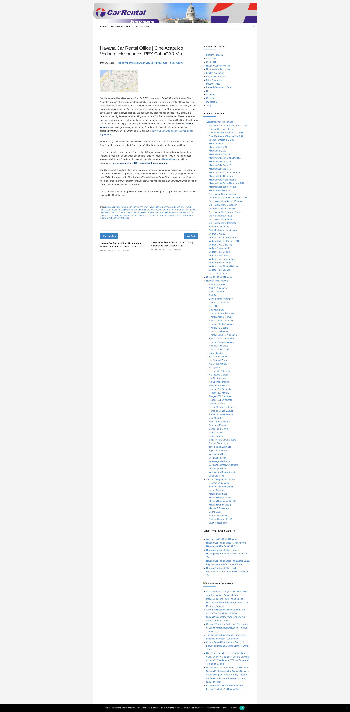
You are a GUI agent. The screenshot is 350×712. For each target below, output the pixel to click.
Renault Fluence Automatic (222, 407)
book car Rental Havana (116, 207)
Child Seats (212, 58)
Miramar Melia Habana (220, 190)
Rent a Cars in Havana (217, 281)
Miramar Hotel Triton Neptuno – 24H (226, 183)
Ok (242, 708)
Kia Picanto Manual (218, 375)
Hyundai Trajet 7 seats (220, 349)
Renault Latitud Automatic (221, 414)
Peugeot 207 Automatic (220, 389)
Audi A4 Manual (216, 292)
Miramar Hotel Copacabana (222, 180)
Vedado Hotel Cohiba (219, 252)
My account (211, 102)
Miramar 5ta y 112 (217, 151)
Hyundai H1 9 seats (218, 328)
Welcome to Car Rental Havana (221, 539)
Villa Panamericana (218, 273)
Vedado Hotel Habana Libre (222, 259)
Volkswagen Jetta (217, 458)
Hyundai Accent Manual (220, 317)
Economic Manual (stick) (221, 487)
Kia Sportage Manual (219, 382)
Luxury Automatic (217, 490)
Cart (208, 91)
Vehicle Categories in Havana (220, 479)
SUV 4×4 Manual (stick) (220, 519)
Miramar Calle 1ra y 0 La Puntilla (225, 158)
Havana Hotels (120, 26)
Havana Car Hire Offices (218, 66)
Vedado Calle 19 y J (218, 234)
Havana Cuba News (222, 583)
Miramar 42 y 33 (216, 143)
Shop (208, 105)
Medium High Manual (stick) (222, 501)
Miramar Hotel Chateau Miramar (224, 172)
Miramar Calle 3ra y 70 (220, 169)
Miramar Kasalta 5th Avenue (222, 187)
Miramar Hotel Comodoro (221, 176)
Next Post (190, 236)
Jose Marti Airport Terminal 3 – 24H (226, 136)
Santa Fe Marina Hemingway (223, 230)
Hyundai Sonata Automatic (222, 342)
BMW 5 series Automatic (221, 299)
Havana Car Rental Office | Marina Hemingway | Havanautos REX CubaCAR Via (226, 553)
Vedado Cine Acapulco (156, 63)
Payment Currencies (216, 76)
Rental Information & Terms (219, 87)
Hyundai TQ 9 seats (218, 346)
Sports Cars (214, 512)
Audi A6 (213, 295)
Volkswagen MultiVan (219, 461)
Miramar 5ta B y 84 (218, 147)
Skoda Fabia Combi (218, 429)
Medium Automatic (218, 494)
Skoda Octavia (216, 432)
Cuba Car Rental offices (159, 212)
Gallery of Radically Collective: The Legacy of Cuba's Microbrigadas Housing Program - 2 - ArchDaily (227, 628)
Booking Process (214, 55)
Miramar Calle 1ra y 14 (220, 162)
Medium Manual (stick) (220, 505)
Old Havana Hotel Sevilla (221, 219)
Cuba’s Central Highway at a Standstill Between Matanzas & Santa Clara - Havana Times (227, 646)
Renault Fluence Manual (221, 411)
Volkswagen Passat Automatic (223, 465)
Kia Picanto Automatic (219, 371)
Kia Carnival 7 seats (218, 360)
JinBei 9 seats (216, 353)
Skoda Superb (216, 436)
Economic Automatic (219, 483)
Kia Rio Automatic (217, 378)
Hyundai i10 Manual (218, 331)
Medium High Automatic (220, 497)
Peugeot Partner (217, 403)
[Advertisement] (143, 36)
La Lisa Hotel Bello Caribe (221, 140)
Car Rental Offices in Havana (171, 210)
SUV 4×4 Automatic (218, 515)
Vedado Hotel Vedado (219, 270)
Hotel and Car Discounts (218, 69)
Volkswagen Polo (217, 468)
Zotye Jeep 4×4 (216, 476)
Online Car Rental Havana (219, 277)
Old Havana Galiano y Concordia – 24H (228, 198)
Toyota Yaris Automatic (220, 447)
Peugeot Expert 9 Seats (220, 400)
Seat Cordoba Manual (219, 422)
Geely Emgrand (216, 310)
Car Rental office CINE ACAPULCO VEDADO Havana (134, 210)
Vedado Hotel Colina (219, 255)
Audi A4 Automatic (218, 288)
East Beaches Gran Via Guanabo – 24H (228, 125)
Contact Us (142, 26)
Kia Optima (214, 367)
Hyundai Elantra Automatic (222, 324)
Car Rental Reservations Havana (132, 212)
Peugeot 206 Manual (219, 385)
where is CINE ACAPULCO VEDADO (114, 218)
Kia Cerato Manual (218, 364)
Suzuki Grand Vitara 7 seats (222, 440)
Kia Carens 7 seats (218, 357)
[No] (346, 708)
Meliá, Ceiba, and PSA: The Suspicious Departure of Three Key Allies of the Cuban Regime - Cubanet (227, 602)
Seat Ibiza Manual (217, 425)
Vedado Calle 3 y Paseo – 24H (224, 241)
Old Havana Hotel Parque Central (225, 212)
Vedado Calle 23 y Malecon (222, 237)
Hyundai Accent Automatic (221, 313)
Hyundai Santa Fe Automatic (223, 335)
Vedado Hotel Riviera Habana (223, 266)
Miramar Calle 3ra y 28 (220, 165)
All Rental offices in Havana (131, 63)
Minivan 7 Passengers (220, 508)
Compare (210, 98)
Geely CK (213, 306)
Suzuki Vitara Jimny (218, 443)
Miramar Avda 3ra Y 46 (220, 154)
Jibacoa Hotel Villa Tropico (222, 129)
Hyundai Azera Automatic (221, 320)
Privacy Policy (213, 84)
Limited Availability (215, 73)
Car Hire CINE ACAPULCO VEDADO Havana (169, 207)
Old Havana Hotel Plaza (220, 216)
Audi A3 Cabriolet (217, 284)
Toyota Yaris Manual (219, 450)
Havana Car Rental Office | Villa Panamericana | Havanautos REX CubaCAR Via (228, 572)
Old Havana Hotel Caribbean (223, 205)
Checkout (210, 94)
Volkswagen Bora (217, 454)
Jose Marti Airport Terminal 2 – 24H (226, 133)
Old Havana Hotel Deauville (222, 208)
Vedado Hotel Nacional (220, 263)
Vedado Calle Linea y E (220, 245)
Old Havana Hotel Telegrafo (222, 223)
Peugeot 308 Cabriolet (220, 396)
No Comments (176, 63)
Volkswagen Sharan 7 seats (222, 472)
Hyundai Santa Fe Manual (221, 338)
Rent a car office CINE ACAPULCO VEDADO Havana (139, 215)
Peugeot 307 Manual (219, 393)
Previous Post (109, 236)
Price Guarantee (214, 80)
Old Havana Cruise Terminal (222, 194)
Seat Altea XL (215, 418)
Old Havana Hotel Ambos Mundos (225, 201)
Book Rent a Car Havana (139, 207)
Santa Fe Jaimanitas (219, 227)
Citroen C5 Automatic (219, 302)
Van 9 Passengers (218, 523)
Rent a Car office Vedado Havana (177, 215)
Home (103, 26)
